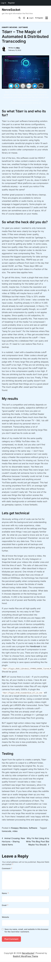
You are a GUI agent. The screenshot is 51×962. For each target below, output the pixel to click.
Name (5, 893)
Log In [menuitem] (3, 3)
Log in (31, 18)
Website (5, 917)
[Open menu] (46, 18)
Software (23, 27)
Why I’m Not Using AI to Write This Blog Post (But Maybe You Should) (37, 841)
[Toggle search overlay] (20, 17)
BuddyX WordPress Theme (25, 956)
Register (40, 18)
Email (5, 905)
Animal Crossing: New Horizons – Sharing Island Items (13, 841)
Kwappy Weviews (9, 27)
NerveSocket (11, 9)
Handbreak (35, 646)
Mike (18, 48)
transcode (6, 831)
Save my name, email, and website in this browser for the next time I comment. (26, 930)
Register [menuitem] (11, 3)
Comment (7, 868)
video (15, 831)
